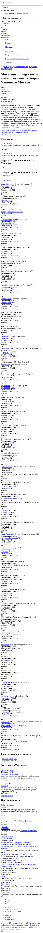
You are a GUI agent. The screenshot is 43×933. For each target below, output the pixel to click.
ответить (33, 811)
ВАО (12, 289)
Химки (3, 212)
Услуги (3, 807)
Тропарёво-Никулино (9, 579)
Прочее (22, 821)
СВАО (15, 224)
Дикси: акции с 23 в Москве (11, 860)
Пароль (5, 7)
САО (11, 251)
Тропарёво (5, 645)
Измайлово (5, 289)
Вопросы (4, 39)
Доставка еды (25, 811)
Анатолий (4, 135)
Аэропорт (4, 251)
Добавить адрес (7, 180)
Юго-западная (6, 575)
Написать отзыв (7, 770)
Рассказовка (5, 348)
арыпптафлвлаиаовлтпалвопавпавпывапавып (18, 809)
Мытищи (4, 712)
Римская (4, 233)
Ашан (3, 876)
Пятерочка (5, 892)
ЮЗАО (12, 415)
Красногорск (6, 726)
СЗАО (12, 338)
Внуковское (5, 352)
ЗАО (13, 388)
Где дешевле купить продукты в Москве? (16, 854)
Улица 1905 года (7, 184)
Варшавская (5, 682)
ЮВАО (13, 237)
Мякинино (5, 722)
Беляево (4, 411)
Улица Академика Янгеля (10, 534)
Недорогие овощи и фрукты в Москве (15, 842)
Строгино (4, 336)
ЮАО (14, 443)
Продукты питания (17, 67)
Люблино (4, 510)
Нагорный (5, 686)
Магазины (5, 37)
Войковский (5, 607)
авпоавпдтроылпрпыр (9, 819)
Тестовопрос (5, 829)
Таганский (5, 429)
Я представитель (19, 132)
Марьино (4, 552)
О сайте (8, 902)
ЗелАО (11, 200)
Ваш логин (7, 3)
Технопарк (5, 439)
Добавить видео (7, 154)
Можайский (5, 660)
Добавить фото (6, 143)
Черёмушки (5, 698)
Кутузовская (5, 483)
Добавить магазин (12, 909)
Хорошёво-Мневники (9, 498)
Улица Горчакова (7, 398)
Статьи (8, 917)
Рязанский (5, 376)
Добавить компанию (8, 839)
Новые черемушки (8, 696)
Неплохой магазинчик (9, 774)
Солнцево (4, 589)
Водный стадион (7, 603)
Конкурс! (4, 786)
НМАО (13, 352)
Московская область (15, 212)
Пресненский (6, 186)
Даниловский (6, 443)
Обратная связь (11, 904)
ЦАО (14, 186)
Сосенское (5, 401)
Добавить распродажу (9, 759)
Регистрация (5, 23)
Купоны (4, 33)
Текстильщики (6, 374)
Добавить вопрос (7, 805)
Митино (4, 453)
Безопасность (25, 831)
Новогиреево (6, 299)
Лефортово (5, 237)
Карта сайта (9, 919)
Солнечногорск (7, 566)
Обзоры (4, 29)
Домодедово (5, 364)
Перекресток (5, 884)
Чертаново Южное (8, 538)
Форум (3, 31)
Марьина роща (6, 220)
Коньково (4, 415)
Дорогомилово (6, 486)
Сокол (3, 247)
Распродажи (5, 35)
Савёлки (4, 200)
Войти (3, 25)
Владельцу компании (13, 911)
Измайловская (6, 285)
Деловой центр (6, 467)
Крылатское (5, 386)
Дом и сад (6, 67)
